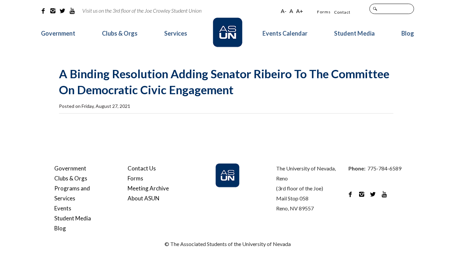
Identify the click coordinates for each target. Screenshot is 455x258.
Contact (342, 12)
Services (175, 33)
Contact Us (142, 168)
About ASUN (144, 198)
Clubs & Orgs (120, 33)
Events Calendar (284, 33)
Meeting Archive (148, 188)
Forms (324, 11)
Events (62, 208)
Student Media (354, 33)
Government (58, 33)
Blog (407, 33)
